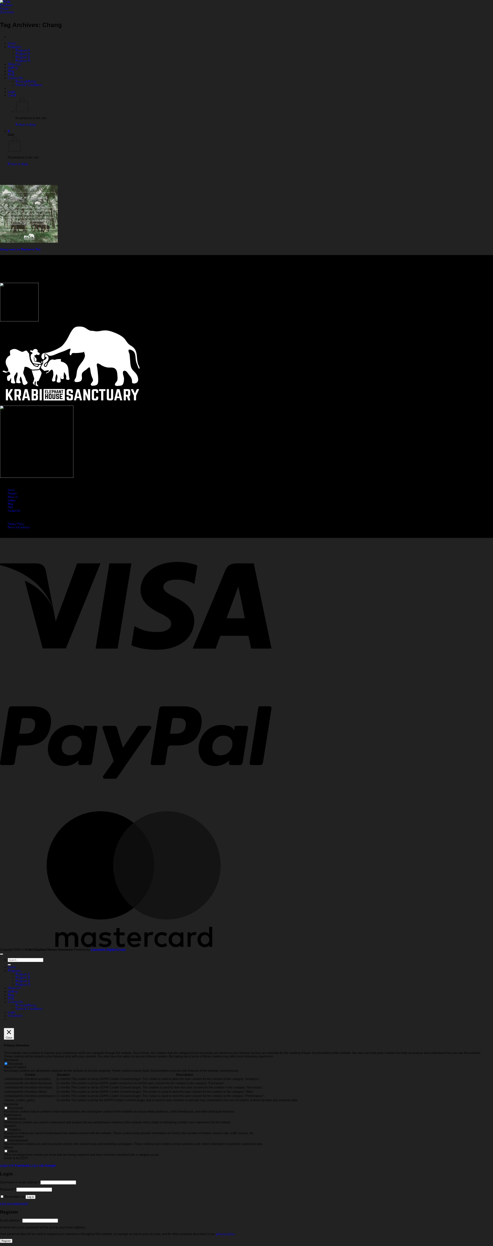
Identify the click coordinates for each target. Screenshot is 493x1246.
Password (8, 1189)
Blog (11, 71)
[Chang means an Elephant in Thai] (29, 241)
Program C (22, 57)
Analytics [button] (10, 1125)
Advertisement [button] (13, 1136)
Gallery (13, 67)
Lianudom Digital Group (108, 949)
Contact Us (15, 78)
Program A (22, 50)
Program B (22, 53)
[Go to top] (1, 954)
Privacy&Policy (25, 81)
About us (13, 496)
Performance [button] (12, 1115)
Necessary (15, 1063)
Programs (14, 46)
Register (6, 1240)
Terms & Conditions (28, 85)
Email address (11, 1220)
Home (12, 43)
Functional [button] (11, 1104)
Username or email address (20, 1182)
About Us (14, 64)
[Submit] (9, 964)
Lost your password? (14, 1203)
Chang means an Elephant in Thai (20, 249)
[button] (11, 92)
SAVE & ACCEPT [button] (16, 1158)
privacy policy (225, 1234)
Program (12, 493)
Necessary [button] (11, 1060)
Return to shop (25, 124)
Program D (22, 60)
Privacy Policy (16, 523)
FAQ (11, 74)
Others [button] (8, 1147)
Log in (30, 1196)
